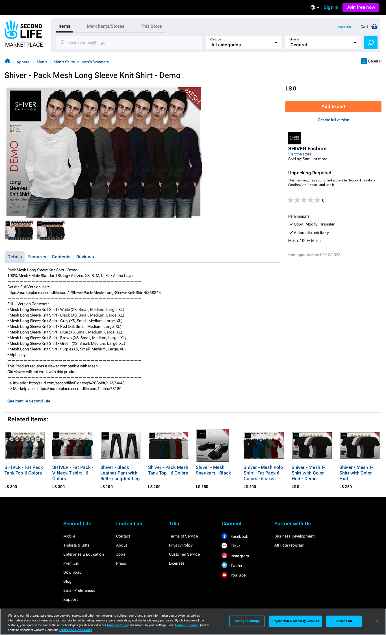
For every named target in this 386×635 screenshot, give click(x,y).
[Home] (7, 61)
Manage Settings (247, 621)
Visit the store (299, 154)
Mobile (69, 536)
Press (121, 563)
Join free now (360, 7)
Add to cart (333, 106)
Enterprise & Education (83, 554)
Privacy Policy (181, 545)
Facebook (238, 536)
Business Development (294, 536)
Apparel (23, 62)
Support (70, 599)
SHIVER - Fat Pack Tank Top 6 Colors (24, 470)
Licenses (177, 563)
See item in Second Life (28, 401)
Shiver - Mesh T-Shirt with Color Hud (356, 473)
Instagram (239, 556)
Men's (42, 62)
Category (216, 39)
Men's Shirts (64, 62)
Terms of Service (183, 536)
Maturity (294, 39)
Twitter (235, 565)
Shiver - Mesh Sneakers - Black (213, 470)
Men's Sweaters (95, 62)
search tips (345, 26)
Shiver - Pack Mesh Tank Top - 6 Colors (168, 470)
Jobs (120, 554)
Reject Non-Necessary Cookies (295, 621)
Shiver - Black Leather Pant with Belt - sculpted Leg (120, 473)
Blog (67, 581)
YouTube (237, 575)
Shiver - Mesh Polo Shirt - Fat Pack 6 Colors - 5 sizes (263, 473)
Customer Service (184, 554)
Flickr (234, 546)
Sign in (331, 7)
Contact (123, 536)
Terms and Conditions (75, 630)
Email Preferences (79, 590)
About (121, 545)
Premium (71, 563)
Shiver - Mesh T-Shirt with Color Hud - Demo (308, 473)
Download (72, 572)
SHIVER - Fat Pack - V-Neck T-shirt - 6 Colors (72, 473)
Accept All (344, 621)
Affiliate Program (289, 545)
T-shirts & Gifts (76, 545)
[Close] (377, 621)
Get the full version (333, 120)
